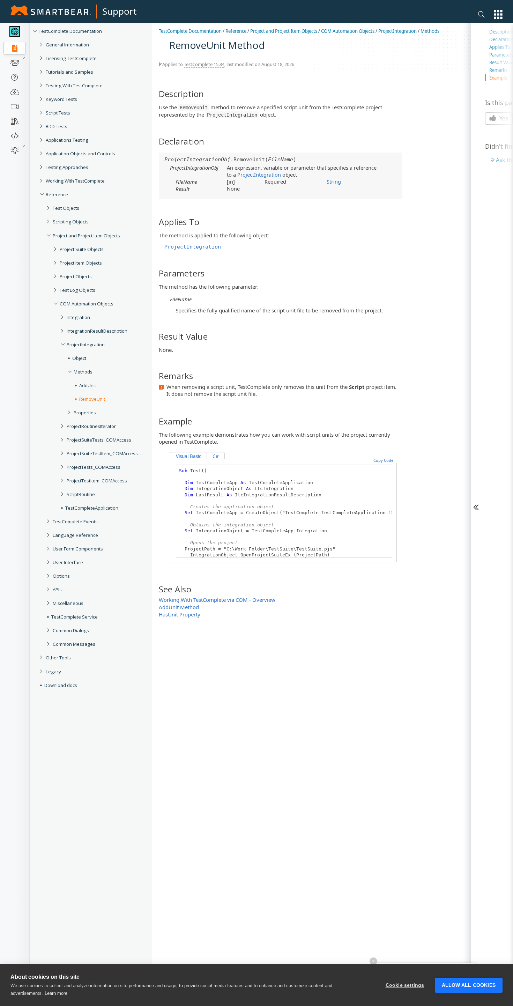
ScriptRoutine (81, 494)
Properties (85, 412)
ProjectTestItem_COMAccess (97, 481)
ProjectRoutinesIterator (91, 426)
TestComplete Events (75, 521)
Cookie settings (405, 985)
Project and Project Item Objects (86, 235)
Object (79, 358)
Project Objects (76, 276)
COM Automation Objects (86, 304)
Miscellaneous (68, 603)
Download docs (60, 685)
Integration (78, 317)
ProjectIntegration (86, 344)
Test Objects (66, 208)
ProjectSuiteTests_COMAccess (99, 440)
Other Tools (58, 657)
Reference (57, 194)
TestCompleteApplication (91, 508)
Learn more (56, 993)
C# (216, 456)
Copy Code (383, 460)
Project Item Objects (81, 263)
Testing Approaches (67, 167)
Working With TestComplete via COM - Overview (217, 599)
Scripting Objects (71, 222)
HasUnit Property (179, 614)
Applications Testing (67, 140)
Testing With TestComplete (74, 85)
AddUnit (87, 385)
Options (61, 576)
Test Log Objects (77, 290)
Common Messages (74, 644)
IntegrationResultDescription (97, 331)
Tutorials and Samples (69, 72)
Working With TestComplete (75, 181)
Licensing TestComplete (71, 58)
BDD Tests (56, 126)
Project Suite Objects (82, 249)
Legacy (53, 671)
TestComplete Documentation (70, 31)
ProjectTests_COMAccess (93, 467)
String (334, 181)
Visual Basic (188, 456)
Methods (83, 372)
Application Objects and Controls (80, 153)
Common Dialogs (71, 630)
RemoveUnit (92, 399)
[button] (498, 14)
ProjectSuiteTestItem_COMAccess (102, 453)
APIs (57, 589)
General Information (67, 45)
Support (119, 11)
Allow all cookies (469, 985)
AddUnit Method (179, 607)
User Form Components (78, 549)
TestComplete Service (74, 617)
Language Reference (75, 535)
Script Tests (58, 113)
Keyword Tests (61, 99)
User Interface (68, 562)
